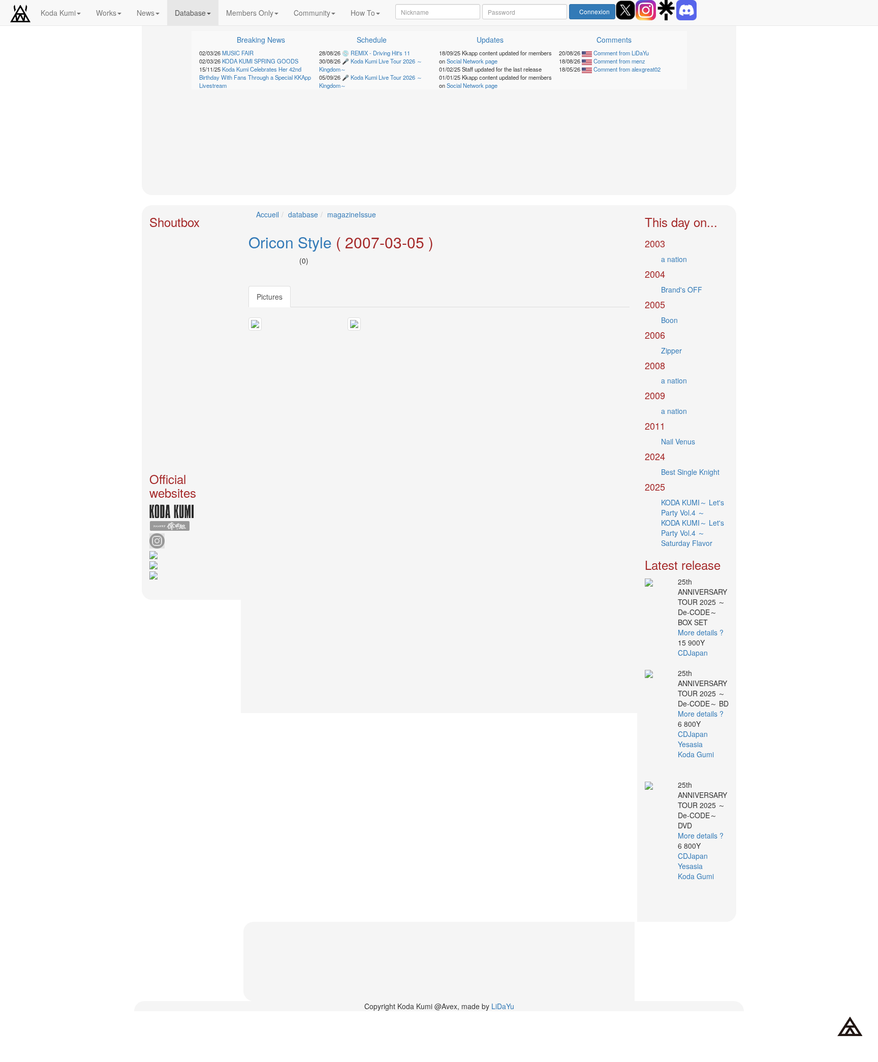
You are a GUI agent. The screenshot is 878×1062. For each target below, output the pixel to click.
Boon (669, 320)
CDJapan (694, 653)
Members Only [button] (249, 13)
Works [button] (106, 13)
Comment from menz (618, 61)
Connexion (594, 11)
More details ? (701, 632)
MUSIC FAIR (238, 53)
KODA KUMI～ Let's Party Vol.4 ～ (692, 507)
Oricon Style (290, 242)
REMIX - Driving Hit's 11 (380, 53)
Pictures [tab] (270, 297)
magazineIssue (351, 214)
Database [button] (190, 13)
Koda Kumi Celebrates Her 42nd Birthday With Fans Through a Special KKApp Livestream (255, 77)
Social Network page (472, 61)
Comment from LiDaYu (620, 53)
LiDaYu (502, 1006)
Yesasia (691, 744)
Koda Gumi (697, 754)
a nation (674, 259)
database (303, 214)
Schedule (372, 40)
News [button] (145, 13)
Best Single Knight (690, 472)
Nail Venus (678, 441)
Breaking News (261, 40)
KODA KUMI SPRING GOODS (260, 61)
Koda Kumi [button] (58, 13)
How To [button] (363, 13)
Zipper (671, 350)
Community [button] (312, 13)
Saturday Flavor (686, 543)
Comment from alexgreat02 (626, 69)
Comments (614, 40)
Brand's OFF (681, 289)
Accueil (267, 214)
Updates (490, 40)
